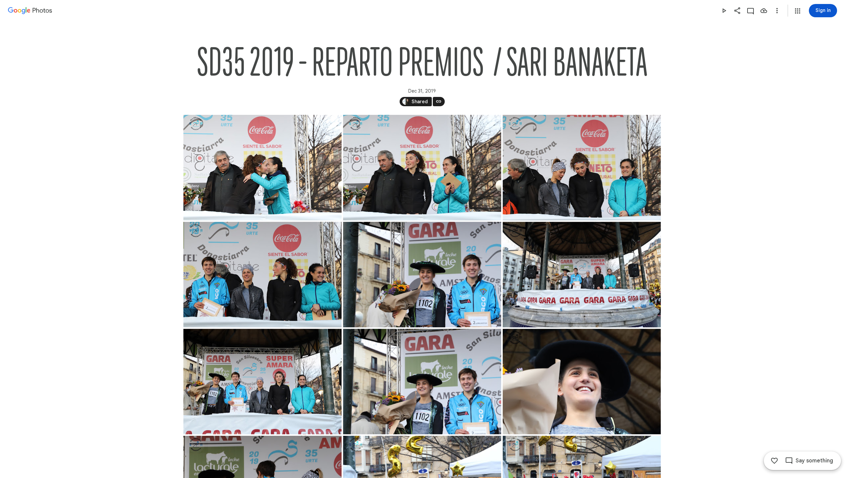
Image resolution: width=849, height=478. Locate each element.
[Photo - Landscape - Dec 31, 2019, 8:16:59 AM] (262, 167)
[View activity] (750, 10)
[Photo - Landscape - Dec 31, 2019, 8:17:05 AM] (422, 167)
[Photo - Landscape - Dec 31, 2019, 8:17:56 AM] (262, 381)
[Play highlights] (724, 11)
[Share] (737, 10)
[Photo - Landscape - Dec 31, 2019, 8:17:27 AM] (262, 274)
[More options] (777, 10)
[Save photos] (763, 10)
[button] (797, 11)
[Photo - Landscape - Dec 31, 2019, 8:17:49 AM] (422, 274)
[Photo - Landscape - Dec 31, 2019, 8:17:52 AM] (581, 274)
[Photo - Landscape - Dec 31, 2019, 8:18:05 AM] (581, 381)
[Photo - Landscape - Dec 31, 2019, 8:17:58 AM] (422, 381)
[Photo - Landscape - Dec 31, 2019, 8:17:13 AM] (581, 167)
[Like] (774, 460)
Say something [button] (814, 460)
